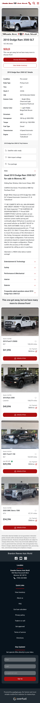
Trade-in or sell (20, 621)
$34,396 (7, 519)
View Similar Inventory (20, 65)
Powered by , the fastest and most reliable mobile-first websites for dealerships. (20, 693)
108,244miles (32, 344)
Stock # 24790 (7, 395)
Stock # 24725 (7, 451)
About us (20, 598)
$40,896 (7, 406)
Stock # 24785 (7, 338)
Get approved (20, 626)
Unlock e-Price (21, 358)
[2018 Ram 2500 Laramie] (20, 378)
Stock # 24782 (7, 508)
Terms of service (20, 632)
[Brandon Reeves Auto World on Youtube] (20, 558)
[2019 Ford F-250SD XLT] (20, 322)
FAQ (20, 604)
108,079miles (32, 401)
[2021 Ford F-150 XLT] (20, 434)
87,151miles (32, 513)
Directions (20, 638)
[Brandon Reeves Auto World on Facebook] (15, 558)
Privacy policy (20, 615)
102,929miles (32, 457)
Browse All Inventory (20, 59)
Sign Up (20, 679)
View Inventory (20, 592)
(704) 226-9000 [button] (22, 578)
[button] (30, 3)
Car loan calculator (20, 609)
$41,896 (7, 350)
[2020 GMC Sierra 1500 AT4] (20, 491)
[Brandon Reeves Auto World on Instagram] (24, 558)
